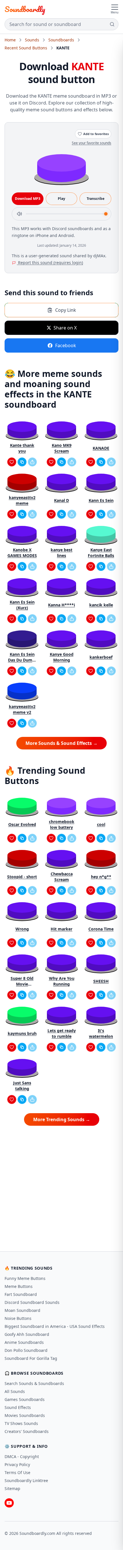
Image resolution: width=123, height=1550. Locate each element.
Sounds (32, 40)
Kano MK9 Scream (62, 448)
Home (10, 40)
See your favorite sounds (91, 142)
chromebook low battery (61, 824)
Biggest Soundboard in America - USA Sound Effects (55, 1326)
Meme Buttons (19, 1286)
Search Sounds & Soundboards (34, 1383)
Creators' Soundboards (27, 1431)
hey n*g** (101, 876)
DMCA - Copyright (22, 1456)
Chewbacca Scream (62, 876)
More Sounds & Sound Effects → (61, 743)
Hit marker (61, 929)
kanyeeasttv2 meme (22, 500)
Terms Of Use (17, 1472)
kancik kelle (101, 605)
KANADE (101, 448)
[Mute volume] (19, 214)
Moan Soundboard (22, 1310)
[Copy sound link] (22, 462)
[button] (61, 168)
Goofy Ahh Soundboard (27, 1334)
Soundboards (61, 40)
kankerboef (101, 657)
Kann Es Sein (101, 500)
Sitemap (12, 1488)
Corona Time (101, 929)
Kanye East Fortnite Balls (101, 552)
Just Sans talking (22, 1085)
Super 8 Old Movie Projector (22, 981)
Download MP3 (27, 198)
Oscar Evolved (22, 824)
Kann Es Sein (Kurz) (22, 604)
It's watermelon (101, 1033)
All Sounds (15, 1391)
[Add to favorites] (11, 462)
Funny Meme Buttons (25, 1278)
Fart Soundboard (21, 1294)
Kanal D (61, 500)
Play (61, 198)
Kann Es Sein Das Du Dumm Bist (22, 657)
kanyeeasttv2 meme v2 (22, 709)
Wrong (22, 929)
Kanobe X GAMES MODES (22, 552)
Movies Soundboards (25, 1415)
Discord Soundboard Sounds (32, 1302)
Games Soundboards (25, 1399)
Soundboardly (25, 9)
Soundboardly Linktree (26, 1480)
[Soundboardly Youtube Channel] (9, 1502)
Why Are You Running (61, 981)
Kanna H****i (61, 605)
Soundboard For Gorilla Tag (31, 1358)
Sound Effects (18, 1407)
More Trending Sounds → (61, 1119)
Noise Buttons (18, 1318)
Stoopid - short (22, 876)
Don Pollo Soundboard (26, 1350)
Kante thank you (22, 448)
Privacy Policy (17, 1464)
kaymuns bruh (22, 1033)
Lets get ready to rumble (61, 1033)
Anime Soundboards (24, 1342)
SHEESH (101, 981)
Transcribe (95, 198)
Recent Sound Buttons (26, 48)
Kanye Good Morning (62, 657)
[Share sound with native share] (32, 462)
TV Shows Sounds (21, 1423)
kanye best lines (61, 552)
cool (101, 824)
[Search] (112, 24)
